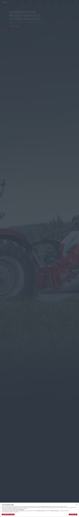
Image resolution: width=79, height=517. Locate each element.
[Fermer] (76, 504)
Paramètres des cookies (8, 514)
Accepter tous (73, 514)
